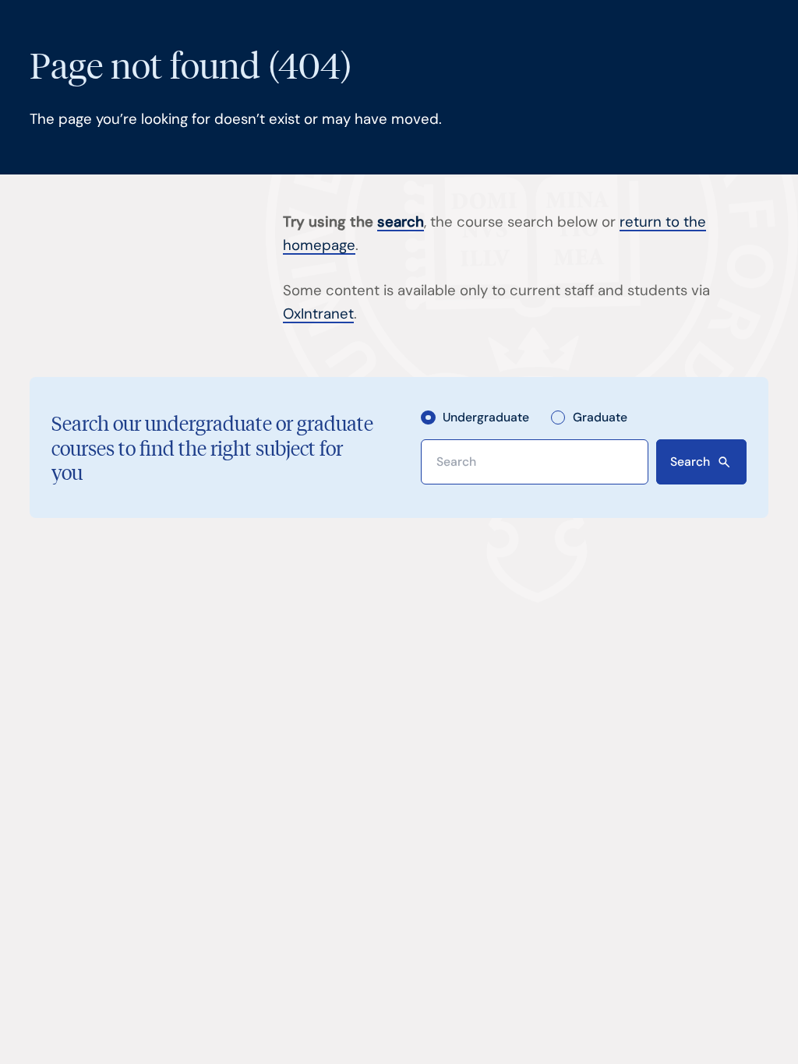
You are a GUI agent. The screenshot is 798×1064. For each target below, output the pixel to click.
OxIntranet (318, 314)
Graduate (600, 417)
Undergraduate (486, 417)
